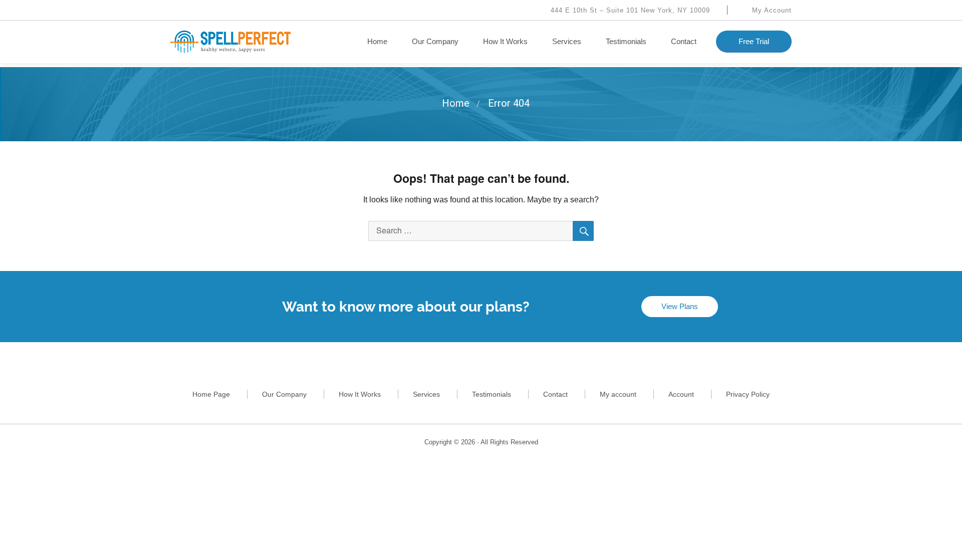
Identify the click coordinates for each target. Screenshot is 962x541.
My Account (771, 10)
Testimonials (626, 41)
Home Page (211, 394)
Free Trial (754, 41)
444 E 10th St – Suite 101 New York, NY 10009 (629, 10)
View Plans (679, 306)
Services (566, 41)
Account (681, 394)
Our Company (435, 41)
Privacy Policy (748, 394)
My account (618, 394)
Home (377, 41)
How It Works (505, 41)
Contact (683, 41)
